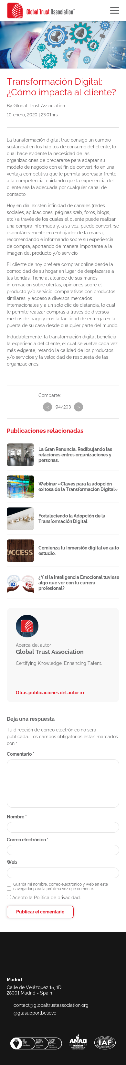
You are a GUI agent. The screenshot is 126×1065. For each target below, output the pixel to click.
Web (12, 862)
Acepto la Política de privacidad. (46, 897)
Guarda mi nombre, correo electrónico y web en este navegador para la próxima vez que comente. (60, 886)
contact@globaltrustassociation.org (51, 1005)
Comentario (20, 754)
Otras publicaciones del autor (47, 692)
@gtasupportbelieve (35, 1013)
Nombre (17, 816)
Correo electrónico (27, 839)
